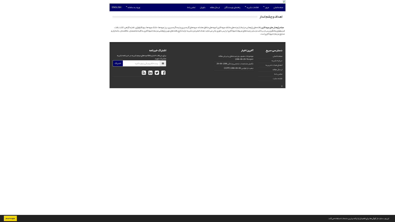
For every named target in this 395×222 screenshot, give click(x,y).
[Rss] (144, 72)
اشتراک (118, 63)
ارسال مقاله (215, 7)
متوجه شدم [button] (10, 218)
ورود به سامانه (133, 7)
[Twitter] (156, 72)
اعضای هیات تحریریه (274, 65)
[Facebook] (163, 72)
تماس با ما (191, 7)
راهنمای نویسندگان (232, 7)
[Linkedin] (150, 72)
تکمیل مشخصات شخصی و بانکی (240, 64)
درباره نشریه (277, 60)
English (116, 7)
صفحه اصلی (278, 7)
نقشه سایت (277, 78)
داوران (202, 7)
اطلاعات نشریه (252, 7)
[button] (327, 218)
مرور (267, 7)
